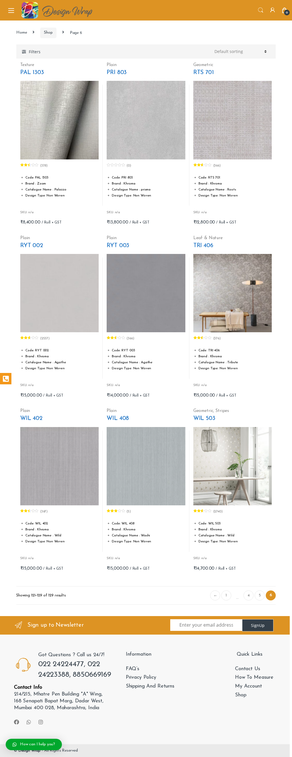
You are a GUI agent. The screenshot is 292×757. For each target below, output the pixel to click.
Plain (111, 65)
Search (260, 10)
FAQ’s (132, 669)
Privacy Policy (141, 677)
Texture (27, 65)
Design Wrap (29, 750)
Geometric (203, 65)
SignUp (258, 625)
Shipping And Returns (150, 686)
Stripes (222, 411)
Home (21, 32)
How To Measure (254, 677)
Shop (48, 32)
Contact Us (247, 669)
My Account (248, 686)
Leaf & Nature (208, 238)
